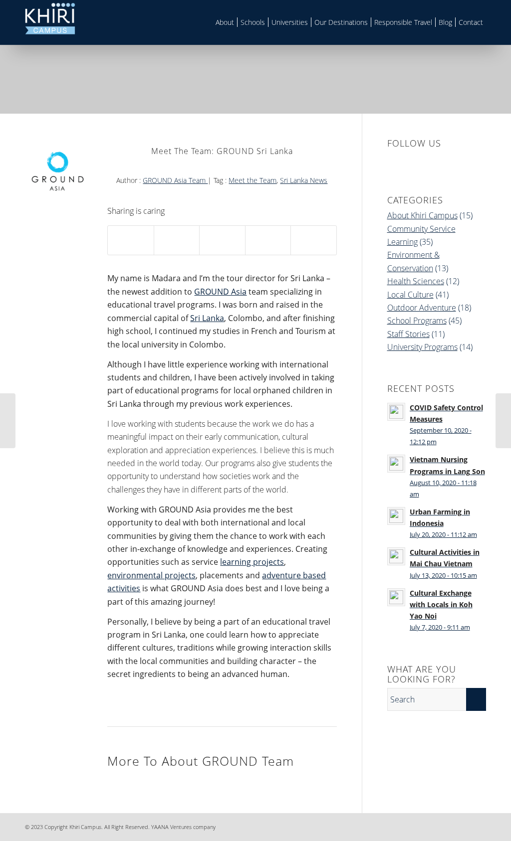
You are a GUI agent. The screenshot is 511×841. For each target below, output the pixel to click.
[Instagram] (448, 825)
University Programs (422, 346)
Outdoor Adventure (421, 307)
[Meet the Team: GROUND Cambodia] (7, 420)
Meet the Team (252, 180)
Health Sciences (415, 281)
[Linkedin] (433, 825)
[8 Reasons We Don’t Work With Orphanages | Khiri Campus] (503, 420)
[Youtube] (478, 825)
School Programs (417, 320)
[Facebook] (418, 825)
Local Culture (410, 294)
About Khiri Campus (422, 215)
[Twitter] (463, 825)
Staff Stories (408, 334)
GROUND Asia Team (175, 180)
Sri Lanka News (303, 180)
